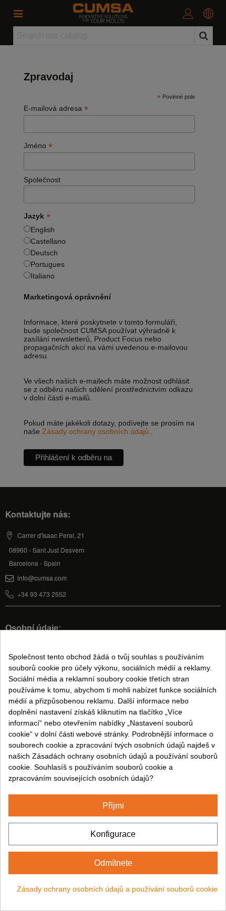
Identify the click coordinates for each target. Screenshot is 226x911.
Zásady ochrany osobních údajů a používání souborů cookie (117, 889)
